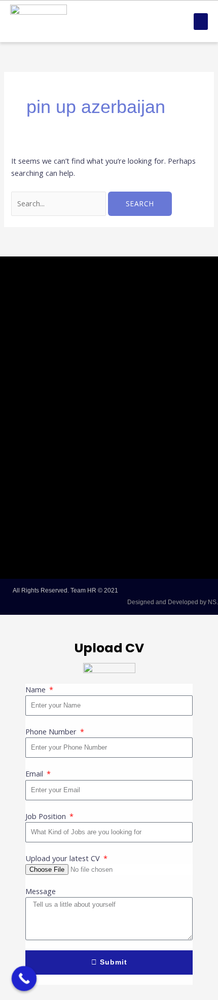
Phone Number (52, 731)
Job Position (46, 816)
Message (40, 891)
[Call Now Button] (24, 978)
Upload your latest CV (63, 858)
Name (36, 689)
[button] (201, 21)
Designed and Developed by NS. (172, 602)
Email (35, 773)
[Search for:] (59, 203)
